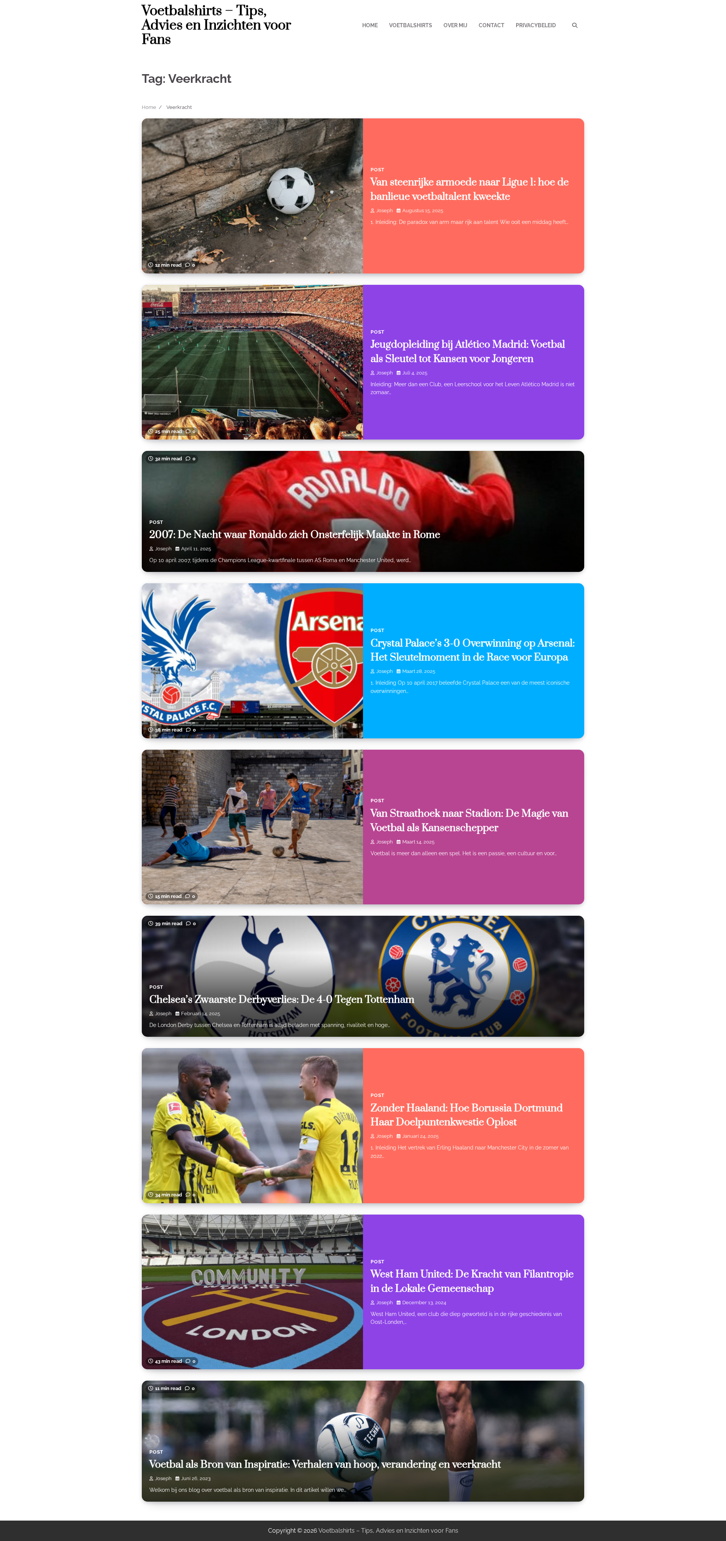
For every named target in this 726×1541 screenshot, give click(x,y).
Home (370, 25)
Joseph (384, 210)
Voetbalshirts (410, 25)
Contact (491, 25)
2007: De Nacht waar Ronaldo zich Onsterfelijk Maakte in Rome (294, 534)
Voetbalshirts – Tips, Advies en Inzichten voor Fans (216, 25)
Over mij (455, 25)
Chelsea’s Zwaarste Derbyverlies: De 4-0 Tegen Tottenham (281, 999)
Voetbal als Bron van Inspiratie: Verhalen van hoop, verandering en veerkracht (325, 1464)
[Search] (574, 25)
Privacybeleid (536, 25)
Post (378, 169)
